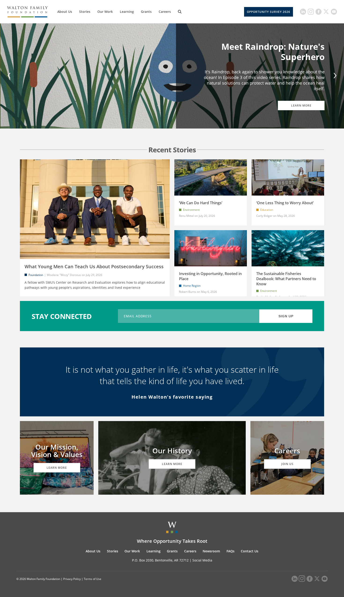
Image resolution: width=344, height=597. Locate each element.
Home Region (192, 286)
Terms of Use (92, 579)
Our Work (105, 11)
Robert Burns (187, 292)
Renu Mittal (186, 216)
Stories (84, 11)
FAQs (230, 551)
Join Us (287, 464)
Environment (191, 210)
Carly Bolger (264, 216)
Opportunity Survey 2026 (268, 12)
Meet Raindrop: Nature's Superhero (272, 51)
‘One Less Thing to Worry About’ (285, 202)
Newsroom (211, 551)
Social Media (202, 560)
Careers (165, 11)
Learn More (301, 105)
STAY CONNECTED (62, 316)
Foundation (36, 275)
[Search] (180, 12)
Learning (127, 11)
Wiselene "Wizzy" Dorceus (64, 275)
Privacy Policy (72, 579)
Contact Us (249, 551)
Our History (172, 450)
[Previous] (10, 76)
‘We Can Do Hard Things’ (200, 202)
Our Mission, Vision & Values (57, 450)
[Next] (334, 76)
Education (266, 210)
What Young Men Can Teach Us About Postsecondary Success (94, 266)
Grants (146, 11)
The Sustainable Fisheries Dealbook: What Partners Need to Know (286, 278)
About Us (64, 11)
